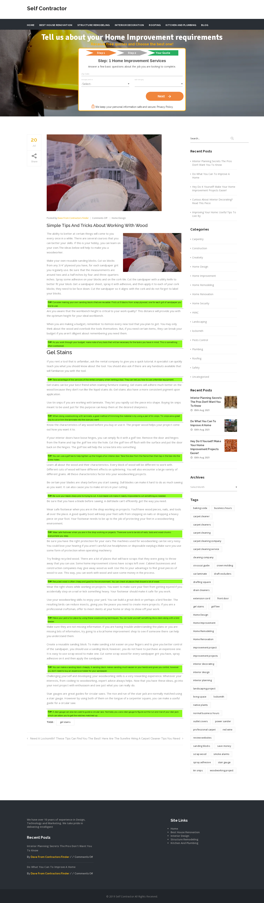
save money (224, 746)
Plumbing (197, 349)
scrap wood (199, 754)
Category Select (87, 79)
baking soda (200, 508)
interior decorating (203, 663)
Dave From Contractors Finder (73, 218)
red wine (228, 729)
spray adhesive (202, 762)
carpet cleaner (201, 516)
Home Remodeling (203, 285)
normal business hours (206, 713)
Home (30, 25)
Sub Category (139, 79)
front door (223, 598)
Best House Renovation (55, 25)
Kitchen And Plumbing (181, 25)
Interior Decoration (129, 25)
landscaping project (204, 688)
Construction (199, 248)
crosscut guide (201, 565)
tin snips (198, 770)
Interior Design (180, 835)
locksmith (197, 331)
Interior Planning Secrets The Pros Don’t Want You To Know (212, 162)
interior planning (202, 680)
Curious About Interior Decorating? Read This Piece (212, 201)
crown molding (225, 565)
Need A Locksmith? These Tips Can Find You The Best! (65, 738)
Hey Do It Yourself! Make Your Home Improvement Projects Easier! (213, 188)
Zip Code (85, 74)
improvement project (205, 647)
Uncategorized (200, 376)
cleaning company (203, 557)
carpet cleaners (202, 524)
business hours (223, 508)
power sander (223, 721)
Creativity (197, 257)
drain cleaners (201, 590)
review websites (202, 737)
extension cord (201, 598)
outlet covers (200, 721)
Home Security (200, 303)
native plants (200, 704)
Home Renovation (202, 294)
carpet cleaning (201, 532)
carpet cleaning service (206, 549)
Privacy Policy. (165, 106)
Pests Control (200, 340)
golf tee (215, 606)
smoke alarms (221, 754)
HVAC (195, 312)
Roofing (155, 25)
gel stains (65, 722)
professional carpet (204, 729)
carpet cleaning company (207, 541)
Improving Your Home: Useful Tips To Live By (214, 214)
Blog (204, 25)
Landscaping (199, 321)
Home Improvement (204, 275)
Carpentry (197, 239)
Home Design (119, 218)
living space (199, 696)
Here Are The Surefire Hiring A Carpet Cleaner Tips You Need (141, 738)
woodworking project (221, 770)
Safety (196, 367)
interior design (201, 672)
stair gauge (224, 762)
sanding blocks (201, 746)
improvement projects (205, 655)
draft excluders (222, 573)
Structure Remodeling (93, 25)
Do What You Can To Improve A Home (211, 175)
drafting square (202, 582)
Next (165, 96)
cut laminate (200, 573)
